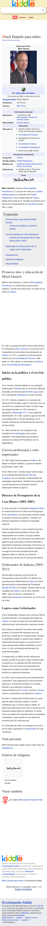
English (31, 17)
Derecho (39, 361)
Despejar (38, 10)
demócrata (17, 597)
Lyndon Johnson (21, 348)
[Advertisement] (23, 26)
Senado (18, 388)
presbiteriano (7, 748)
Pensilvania (32, 117)
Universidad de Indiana (27, 143)
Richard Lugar (32, 391)
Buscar (43, 10)
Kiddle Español (7, 917)
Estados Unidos (23, 119)
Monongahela (22, 117)
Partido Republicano (24, 160)
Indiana (36, 197)
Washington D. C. (20, 412)
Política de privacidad (10, 920)
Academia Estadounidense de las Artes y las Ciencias (30, 165)
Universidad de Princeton (28, 134)
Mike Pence (21, 105)
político (40, 191)
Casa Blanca (32, 204)
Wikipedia (25, 913)
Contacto (24, 920)
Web (15, 17)
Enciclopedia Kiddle (10, 866)
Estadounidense (23, 122)
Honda (41, 690)
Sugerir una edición (23, 889)
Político (20, 157)
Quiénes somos (31, 917)
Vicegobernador (9, 99)
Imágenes (22, 17)
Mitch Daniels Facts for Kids (30, 799)
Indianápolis (22, 394)
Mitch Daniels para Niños (13, 880)
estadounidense (9, 194)
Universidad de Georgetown (29, 147)
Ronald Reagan (18, 433)
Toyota (24, 690)
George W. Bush (37, 508)
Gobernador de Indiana (25, 93)
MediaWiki (20, 915)
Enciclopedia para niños (11, 40)
